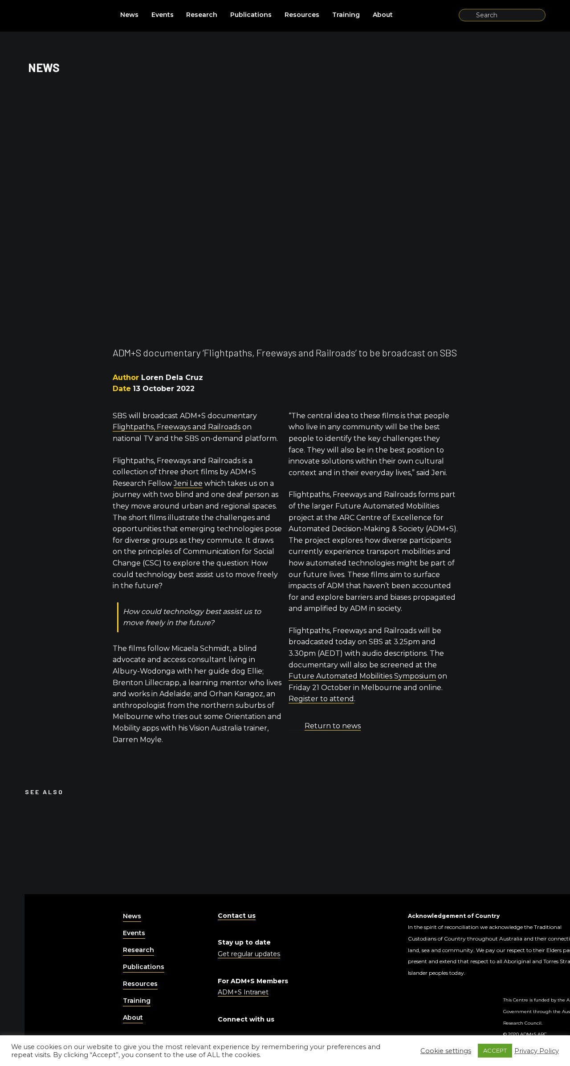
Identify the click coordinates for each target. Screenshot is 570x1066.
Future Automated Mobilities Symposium (362, 676)
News (129, 15)
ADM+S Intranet (243, 992)
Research (201, 15)
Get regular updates (249, 954)
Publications (251, 15)
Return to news (333, 726)
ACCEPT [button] (495, 1050)
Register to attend (321, 699)
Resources (302, 15)
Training (346, 15)
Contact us (237, 916)
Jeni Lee (188, 483)
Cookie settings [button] (445, 1051)
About (383, 15)
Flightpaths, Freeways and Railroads (176, 427)
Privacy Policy (536, 1051)
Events (162, 15)
